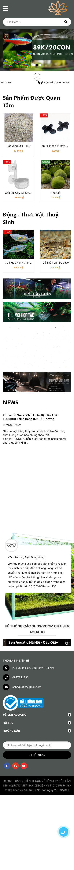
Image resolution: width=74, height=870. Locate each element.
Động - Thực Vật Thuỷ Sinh (30, 218)
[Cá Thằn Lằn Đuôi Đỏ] (55, 244)
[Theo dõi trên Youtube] (23, 765)
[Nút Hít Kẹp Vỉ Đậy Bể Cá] (55, 127)
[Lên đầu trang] (63, 818)
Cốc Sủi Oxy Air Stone (18, 192)
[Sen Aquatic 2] (37, 382)
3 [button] (40, 65)
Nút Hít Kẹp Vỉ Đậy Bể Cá (57, 145)
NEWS (10, 402)
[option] (37, 40)
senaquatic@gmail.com (26, 686)
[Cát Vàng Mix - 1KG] (18, 127)
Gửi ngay (38, 755)
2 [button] (37, 65)
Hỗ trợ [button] (8, 722)
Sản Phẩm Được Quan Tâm (31, 101)
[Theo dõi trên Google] (15, 765)
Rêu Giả (55, 192)
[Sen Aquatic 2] (37, 312)
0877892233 (20, 677)
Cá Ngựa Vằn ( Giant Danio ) (22, 262)
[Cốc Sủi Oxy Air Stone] (18, 174)
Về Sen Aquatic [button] (14, 714)
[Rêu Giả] (55, 174)
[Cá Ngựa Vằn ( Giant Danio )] (18, 244)
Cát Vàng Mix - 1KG (18, 145)
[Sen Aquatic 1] (37, 288)
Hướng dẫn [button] (11, 730)
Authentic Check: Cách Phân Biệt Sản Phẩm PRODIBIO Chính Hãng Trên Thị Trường (31, 417)
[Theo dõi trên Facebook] (7, 765)
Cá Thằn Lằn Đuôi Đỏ (56, 262)
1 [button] (34, 65)
